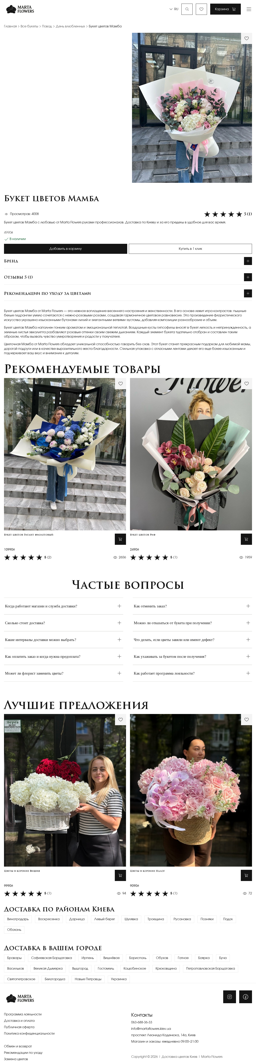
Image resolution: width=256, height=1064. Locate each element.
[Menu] (249, 9)
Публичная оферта (19, 1027)
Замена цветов (16, 1059)
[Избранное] (201, 9)
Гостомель (106, 968)
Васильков (15, 968)
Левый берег (104, 919)
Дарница (77, 919)
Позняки (207, 919)
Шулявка (131, 919)
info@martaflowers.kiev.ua (151, 1028)
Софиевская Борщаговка (51, 958)
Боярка (204, 958)
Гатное (183, 958)
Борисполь (137, 958)
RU (176, 9)
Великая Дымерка (48, 968)
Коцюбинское (135, 968)
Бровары (14, 958)
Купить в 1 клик (190, 248)
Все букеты (29, 26)
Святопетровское (21, 979)
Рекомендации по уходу (23, 1052)
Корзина (222, 9)
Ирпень (88, 958)
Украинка (119, 979)
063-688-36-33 (141, 1022)
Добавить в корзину (65, 248)
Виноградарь (18, 919)
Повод (47, 26)
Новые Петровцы (88, 979)
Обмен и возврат (18, 1046)
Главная (10, 26)
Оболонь (14, 929)
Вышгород (80, 968)
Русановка (182, 919)
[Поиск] (187, 9)
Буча (223, 958)
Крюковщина (166, 968)
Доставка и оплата (19, 1020)
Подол (228, 919)
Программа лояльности (23, 1014)
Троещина (156, 919)
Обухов (162, 958)
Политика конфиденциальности (29, 1033)
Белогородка (55, 979)
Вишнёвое (111, 958)
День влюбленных (70, 26)
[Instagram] (229, 996)
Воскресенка (49, 919)
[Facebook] (245, 996)
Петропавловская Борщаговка (210, 968)
